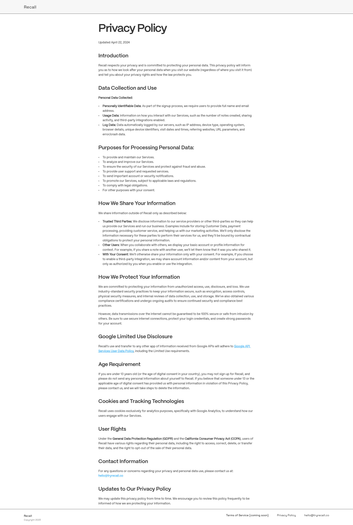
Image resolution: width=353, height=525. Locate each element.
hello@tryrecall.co (110, 475)
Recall (30, 7)
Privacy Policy (286, 515)
